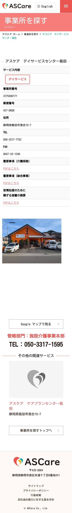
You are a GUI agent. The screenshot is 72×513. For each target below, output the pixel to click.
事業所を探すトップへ (36, 430)
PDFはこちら (11, 168)
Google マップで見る (36, 324)
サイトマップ (36, 486)
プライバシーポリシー (36, 490)
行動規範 (36, 495)
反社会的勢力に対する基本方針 (36, 499)
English (47, 6)
